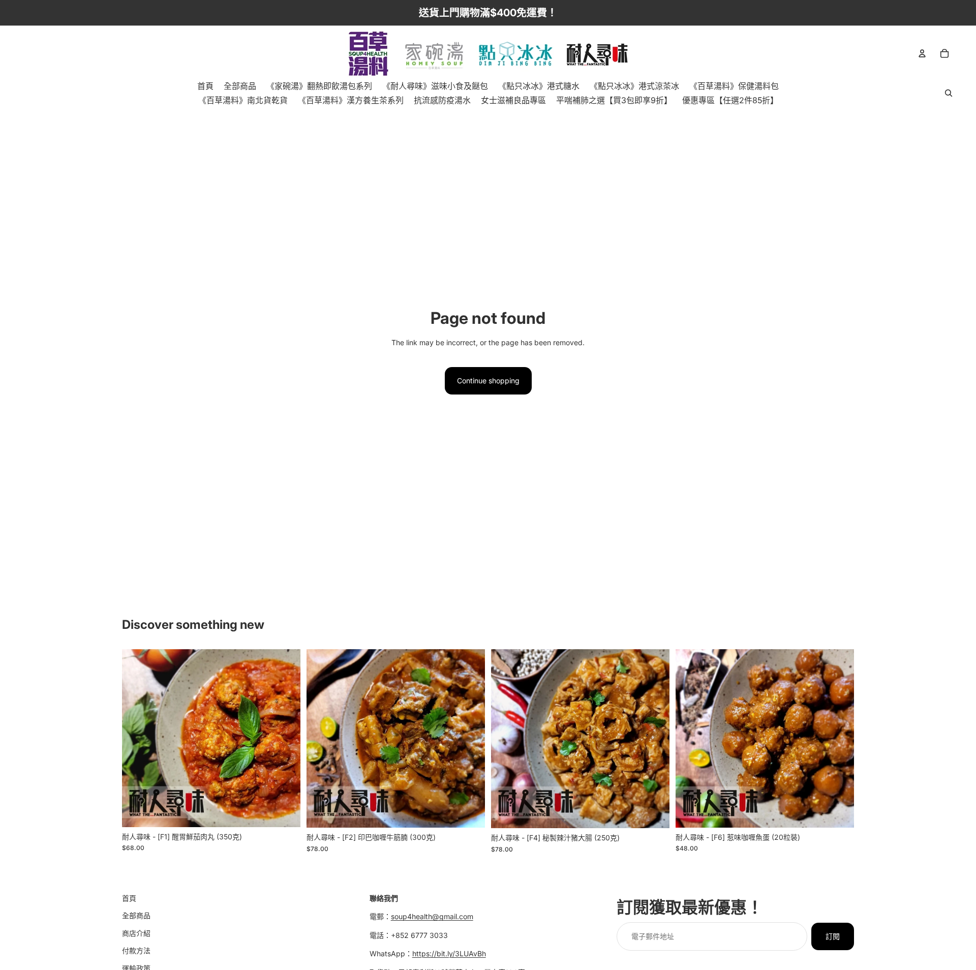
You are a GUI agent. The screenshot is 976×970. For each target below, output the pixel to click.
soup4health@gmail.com (432, 917)
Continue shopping (488, 380)
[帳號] (922, 53)
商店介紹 (136, 933)
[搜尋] (948, 93)
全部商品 (136, 916)
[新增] (285, 811)
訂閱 (833, 936)
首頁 (129, 898)
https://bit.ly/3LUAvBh (449, 953)
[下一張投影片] (285, 738)
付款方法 (136, 950)
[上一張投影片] (137, 738)
